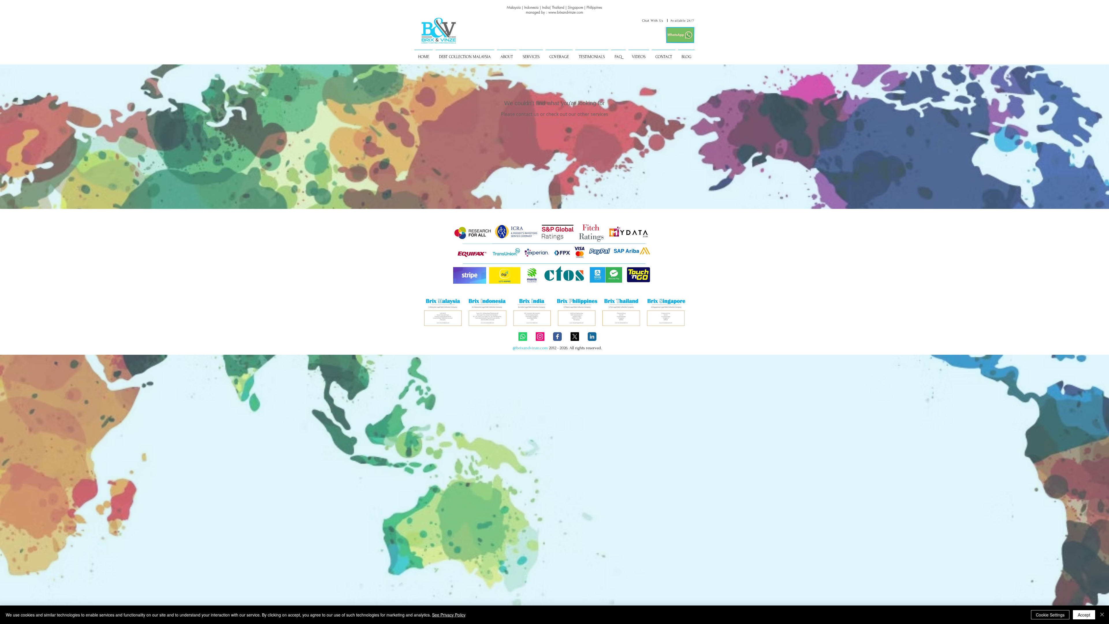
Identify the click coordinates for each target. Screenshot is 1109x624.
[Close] (1102, 614)
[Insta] (540, 336)
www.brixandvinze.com (565, 12)
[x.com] (574, 336)
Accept (1084, 615)
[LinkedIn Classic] (592, 336)
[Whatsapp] (522, 336)
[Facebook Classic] (557, 336)
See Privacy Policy (449, 615)
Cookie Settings (1050, 615)
